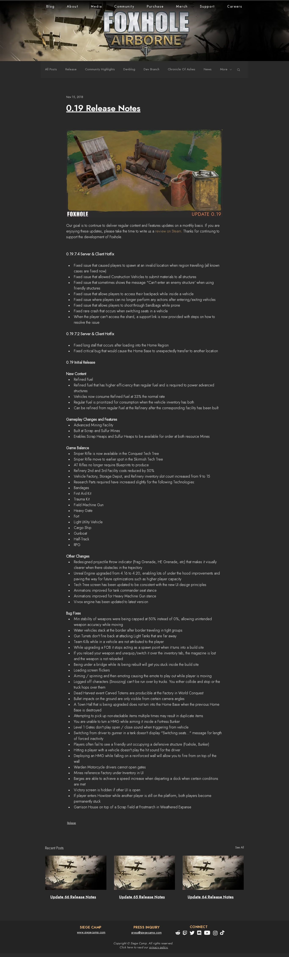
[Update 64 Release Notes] (213, 873)
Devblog (129, 69)
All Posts (51, 69)
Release (71, 69)
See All (239, 847)
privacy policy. (158, 947)
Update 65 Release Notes (142, 897)
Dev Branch (151, 69)
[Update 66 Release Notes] (75, 873)
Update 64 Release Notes (211, 897)
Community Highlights (100, 69)
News (208, 69)
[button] (73, 7)
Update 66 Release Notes (73, 897)
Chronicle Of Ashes (181, 69)
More (223, 69)
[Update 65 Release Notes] (144, 873)
